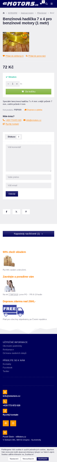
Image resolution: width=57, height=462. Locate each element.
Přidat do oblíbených (15, 56)
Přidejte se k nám (14, 360)
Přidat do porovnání (37, 56)
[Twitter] (13, 423)
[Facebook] (6, 423)
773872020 (13, 294)
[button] (6, 211)
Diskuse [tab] (13, 137)
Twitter (6, 371)
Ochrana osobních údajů (14, 353)
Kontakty (7, 364)
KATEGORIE (12, 13)
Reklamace (8, 350)
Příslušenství (42, 13)
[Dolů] (8, 84)
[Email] (5, 392)
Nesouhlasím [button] (28, 459)
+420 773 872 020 (13, 120)
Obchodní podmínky (12, 346)
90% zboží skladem (14, 252)
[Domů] (20, 4)
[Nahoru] (18, 84)
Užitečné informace (15, 342)
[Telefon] (5, 401)
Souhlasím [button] (42, 459)
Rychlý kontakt (12, 124)
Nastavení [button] (14, 459)
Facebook (7, 367)
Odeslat (11, 194)
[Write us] (5, 411)
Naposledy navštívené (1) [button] (27, 234)
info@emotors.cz (33, 120)
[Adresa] (5, 432)
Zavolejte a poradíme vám (18, 276)
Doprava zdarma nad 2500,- (19, 301)
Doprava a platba (34, 110)
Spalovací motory (27, 13)
